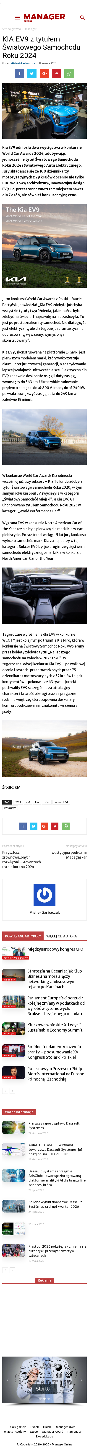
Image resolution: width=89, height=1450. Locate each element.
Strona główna (11, 29)
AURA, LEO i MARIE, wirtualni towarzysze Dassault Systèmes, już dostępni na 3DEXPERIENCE (55, 1149)
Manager (31, 29)
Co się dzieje (18, 1427)
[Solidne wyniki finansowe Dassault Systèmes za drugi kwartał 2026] (13, 1206)
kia (37, 802)
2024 (18, 802)
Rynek (35, 1427)
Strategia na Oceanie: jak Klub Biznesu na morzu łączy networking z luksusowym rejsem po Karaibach (54, 979)
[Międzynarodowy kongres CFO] (13, 953)
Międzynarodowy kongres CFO (55, 949)
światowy (10, 807)
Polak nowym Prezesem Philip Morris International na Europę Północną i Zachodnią (55, 1074)
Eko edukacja (44, 1436)
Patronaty (74, 1431)
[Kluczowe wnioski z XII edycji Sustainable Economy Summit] (13, 1028)
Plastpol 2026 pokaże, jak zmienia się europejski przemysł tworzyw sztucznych (57, 1251)
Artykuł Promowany (16, 958)
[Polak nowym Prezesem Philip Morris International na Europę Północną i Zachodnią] (13, 1072)
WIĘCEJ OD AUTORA (61, 936)
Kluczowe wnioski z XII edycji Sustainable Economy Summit (55, 1027)
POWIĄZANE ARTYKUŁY (23, 936)
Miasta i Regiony (15, 1431)
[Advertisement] (44, 1318)
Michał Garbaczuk (22, 63)
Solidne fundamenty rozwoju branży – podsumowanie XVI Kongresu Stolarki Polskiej (54, 1052)
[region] (44, 1382)
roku (47, 802)
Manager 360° (65, 1427)
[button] (82, 18)
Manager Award (52, 1431)
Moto (34, 1431)
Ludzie (47, 1427)
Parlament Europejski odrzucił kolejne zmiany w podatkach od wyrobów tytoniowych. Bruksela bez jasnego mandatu (56, 1006)
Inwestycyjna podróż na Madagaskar (68, 854)
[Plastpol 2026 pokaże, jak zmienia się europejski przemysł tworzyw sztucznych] (13, 1250)
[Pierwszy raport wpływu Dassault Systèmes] (13, 1127)
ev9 (28, 802)
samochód (61, 802)
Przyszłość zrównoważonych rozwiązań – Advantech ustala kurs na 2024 (21, 859)
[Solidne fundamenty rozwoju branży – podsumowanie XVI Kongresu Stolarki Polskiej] (13, 1050)
